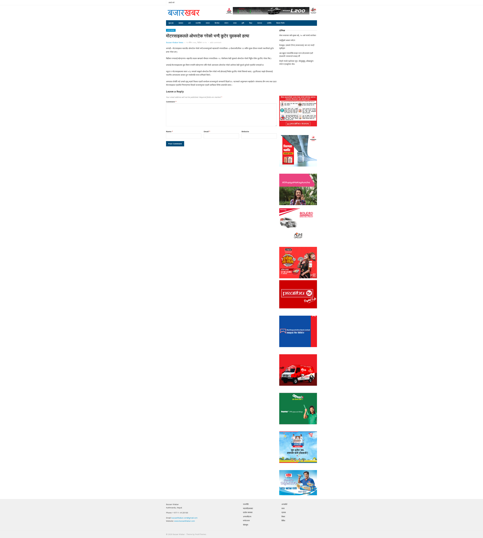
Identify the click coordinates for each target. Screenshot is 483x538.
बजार (235, 23)
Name (169, 131)
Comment (171, 101)
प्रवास (283, 512)
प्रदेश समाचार (248, 512)
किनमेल (217, 23)
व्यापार (208, 23)
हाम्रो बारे (171, 2)
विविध (283, 520)
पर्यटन (226, 23)
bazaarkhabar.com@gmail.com (184, 517)
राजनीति (198, 23)
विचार (283, 516)
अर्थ (189, 23)
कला (283, 508)
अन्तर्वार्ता (284, 504)
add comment (215, 42)
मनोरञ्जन (246, 520)
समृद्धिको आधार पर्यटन (287, 40)
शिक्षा (250, 23)
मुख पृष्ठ (171, 23)
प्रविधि (269, 23)
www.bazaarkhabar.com (184, 521)
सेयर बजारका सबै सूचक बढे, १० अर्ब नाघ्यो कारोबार (297, 35)
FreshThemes (200, 534)
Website (245, 131)
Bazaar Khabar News (174, 42)
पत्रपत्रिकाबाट (248, 508)
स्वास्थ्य (259, 23)
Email (207, 131)
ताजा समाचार (170, 30)
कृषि (243, 23)
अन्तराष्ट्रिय (247, 516)
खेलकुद (245, 524)
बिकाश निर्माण (280, 23)
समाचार (180, 23)
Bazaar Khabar (179, 534)
